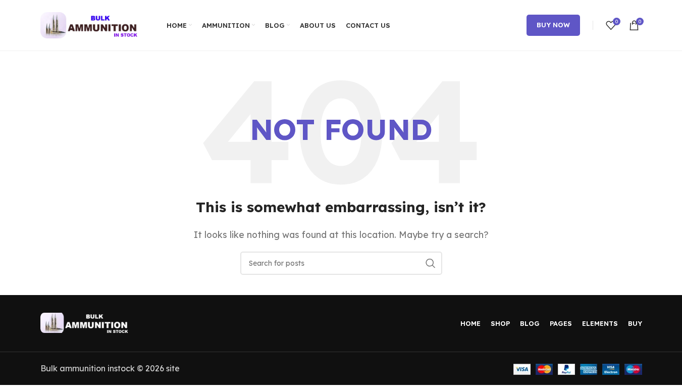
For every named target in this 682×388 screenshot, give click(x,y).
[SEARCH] (430, 263)
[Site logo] (90, 24)
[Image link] (85, 322)
